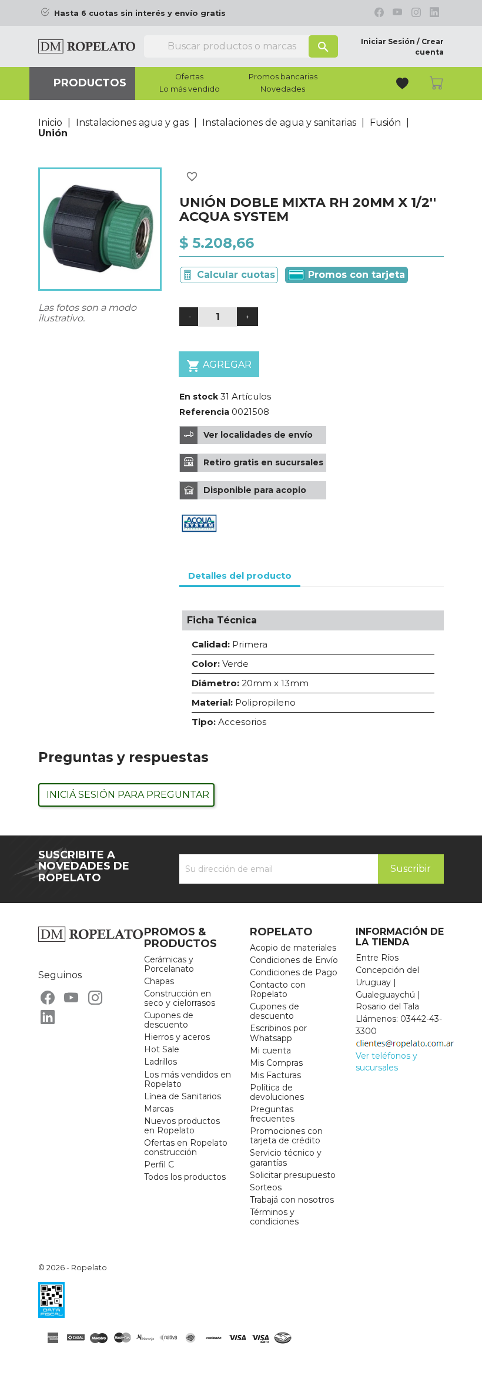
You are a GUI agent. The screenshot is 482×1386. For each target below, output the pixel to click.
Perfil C (159, 1164)
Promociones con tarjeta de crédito (286, 1136)
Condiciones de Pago (293, 972)
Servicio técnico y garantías (286, 1157)
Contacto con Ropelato (278, 989)
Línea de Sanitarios (182, 1096)
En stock (198, 396)
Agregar (219, 366)
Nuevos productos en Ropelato (182, 1126)
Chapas (159, 981)
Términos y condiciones (274, 1217)
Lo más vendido (189, 89)
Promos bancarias (283, 77)
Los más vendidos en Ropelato (187, 1079)
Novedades (282, 89)
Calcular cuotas (236, 274)
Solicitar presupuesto (293, 1175)
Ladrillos (160, 1061)
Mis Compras (276, 1063)
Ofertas (189, 77)
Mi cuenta (270, 1050)
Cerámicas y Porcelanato (169, 964)
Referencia (204, 412)
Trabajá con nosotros (292, 1199)
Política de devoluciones (277, 1092)
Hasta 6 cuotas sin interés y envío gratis (140, 13)
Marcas (158, 1108)
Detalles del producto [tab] (240, 575)
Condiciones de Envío (294, 960)
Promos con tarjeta (355, 274)
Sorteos (266, 1187)
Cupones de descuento (168, 1020)
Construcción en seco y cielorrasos (179, 998)
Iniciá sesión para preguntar (127, 794)
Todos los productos (185, 1177)
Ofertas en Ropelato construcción (185, 1147)
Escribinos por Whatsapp (278, 1033)
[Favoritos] (403, 84)
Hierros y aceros (177, 1037)
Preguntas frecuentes (272, 1114)
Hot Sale (161, 1049)
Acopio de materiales (293, 947)
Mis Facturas (275, 1075)
